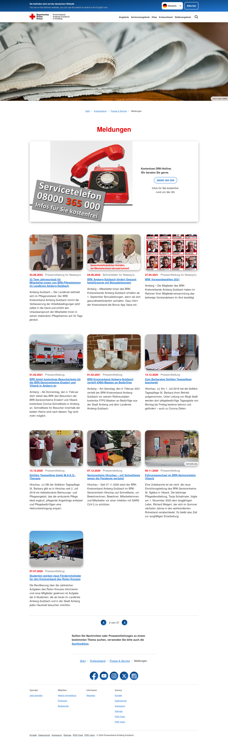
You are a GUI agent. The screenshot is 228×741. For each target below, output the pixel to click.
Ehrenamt (62, 700)
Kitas (154, 17)
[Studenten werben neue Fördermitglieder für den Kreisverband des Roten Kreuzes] (56, 548)
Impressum (120, 705)
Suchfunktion (80, 643)
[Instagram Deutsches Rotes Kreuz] (114, 676)
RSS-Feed (120, 716)
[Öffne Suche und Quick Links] (196, 17)
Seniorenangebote (140, 17)
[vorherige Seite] (103, 622)
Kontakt (118, 695)
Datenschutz (121, 700)
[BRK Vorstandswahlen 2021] (171, 252)
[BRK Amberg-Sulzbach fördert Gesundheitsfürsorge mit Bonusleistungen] (114, 252)
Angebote (124, 17)
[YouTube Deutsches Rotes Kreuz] (104, 676)
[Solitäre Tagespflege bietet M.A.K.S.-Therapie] (56, 448)
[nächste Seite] (124, 622)
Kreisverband (166, 17)
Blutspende (63, 705)
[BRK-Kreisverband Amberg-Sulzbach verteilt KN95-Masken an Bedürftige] (114, 352)
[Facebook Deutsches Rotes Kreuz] (94, 676)
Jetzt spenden (36, 695)
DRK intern (120, 721)
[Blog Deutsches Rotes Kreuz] (134, 676)
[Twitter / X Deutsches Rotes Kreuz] (124, 676)
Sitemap (119, 711)
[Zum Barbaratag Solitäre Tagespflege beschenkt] (171, 352)
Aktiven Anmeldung (67, 695)
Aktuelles (90, 695)
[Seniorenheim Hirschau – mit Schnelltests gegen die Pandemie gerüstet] (114, 448)
